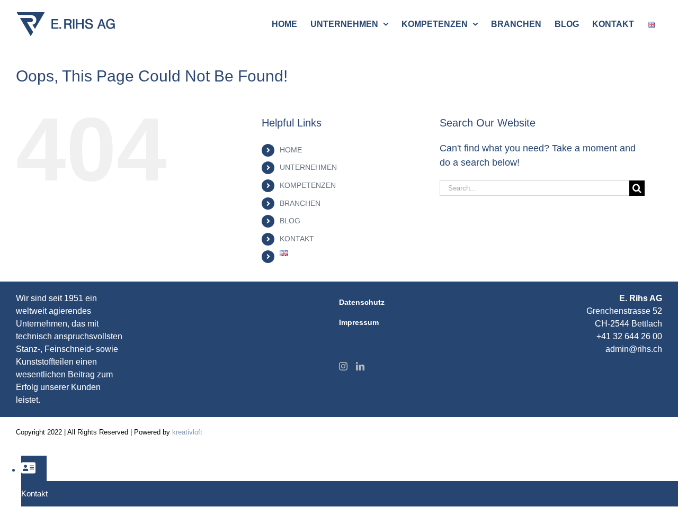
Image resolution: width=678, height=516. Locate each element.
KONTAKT (297, 238)
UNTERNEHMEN (308, 167)
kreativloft (187, 432)
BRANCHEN (300, 203)
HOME (291, 150)
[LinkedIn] (360, 366)
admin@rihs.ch (633, 349)
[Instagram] (343, 366)
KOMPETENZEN (308, 185)
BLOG (290, 220)
